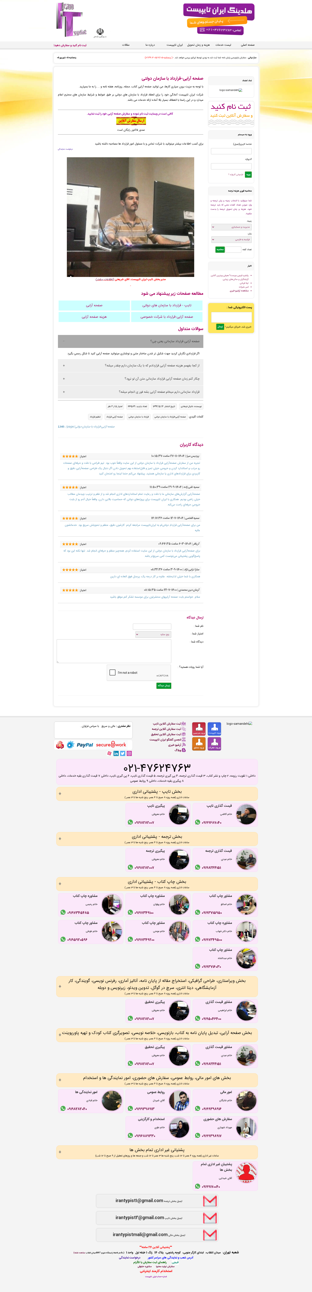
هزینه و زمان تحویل (198, 45)
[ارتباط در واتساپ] (198, 823)
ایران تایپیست (175, 45)
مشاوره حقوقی (145, 1266)
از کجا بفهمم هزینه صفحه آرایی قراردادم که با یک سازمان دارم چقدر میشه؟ (152, 365)
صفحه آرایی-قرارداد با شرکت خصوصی (167, 317)
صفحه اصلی (248, 45)
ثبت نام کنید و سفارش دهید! (70, 45)
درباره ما (150, 45)
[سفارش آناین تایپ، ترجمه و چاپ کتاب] (131, 124)
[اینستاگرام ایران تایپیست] (129, 753)
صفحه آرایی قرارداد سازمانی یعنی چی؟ (175, 341)
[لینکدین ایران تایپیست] (116, 753)
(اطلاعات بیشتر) (105, 279)
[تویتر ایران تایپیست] (122, 753)
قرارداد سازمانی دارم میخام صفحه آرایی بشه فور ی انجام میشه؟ (159, 392)
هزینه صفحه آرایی (94, 317)
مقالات (125, 45)
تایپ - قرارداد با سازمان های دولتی (166, 305)
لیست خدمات (223, 45)
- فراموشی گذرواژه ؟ (236, 174)
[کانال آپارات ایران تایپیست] (109, 753)
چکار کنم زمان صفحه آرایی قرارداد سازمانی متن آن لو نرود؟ (162, 379)
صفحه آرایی (94, 305)
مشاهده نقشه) (79, 1252)
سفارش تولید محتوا (165, 1266)
